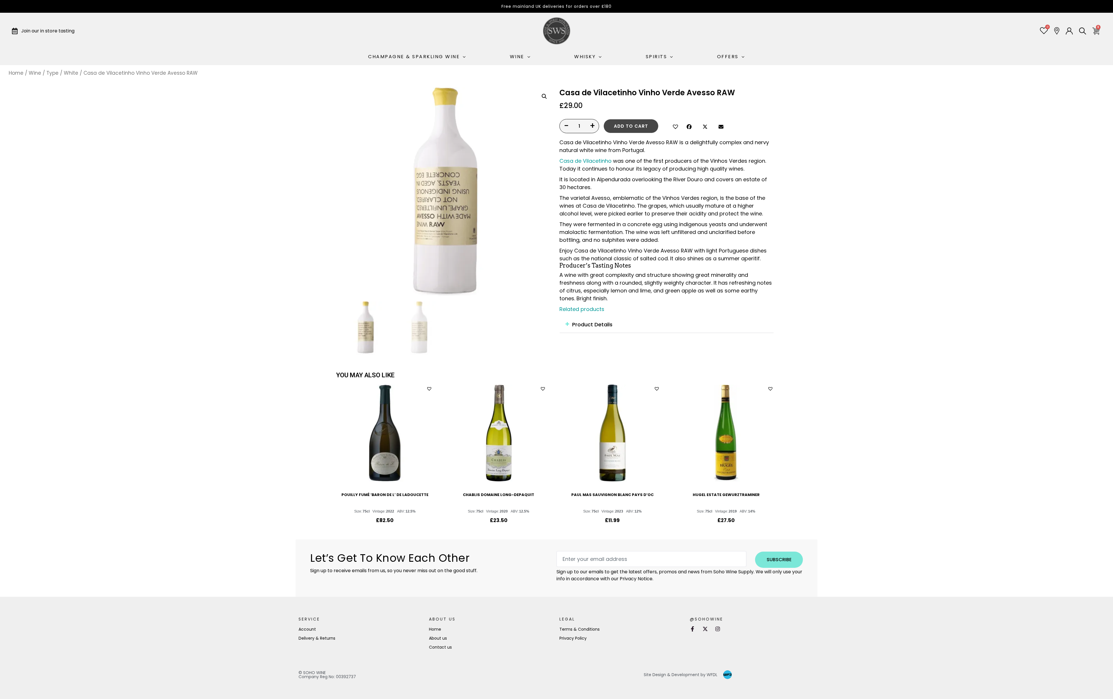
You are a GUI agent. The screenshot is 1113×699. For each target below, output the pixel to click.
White (71, 72)
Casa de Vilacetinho (585, 160)
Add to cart (631, 126)
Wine (35, 72)
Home (16, 72)
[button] (675, 126)
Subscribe (779, 559)
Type (52, 72)
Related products (581, 309)
